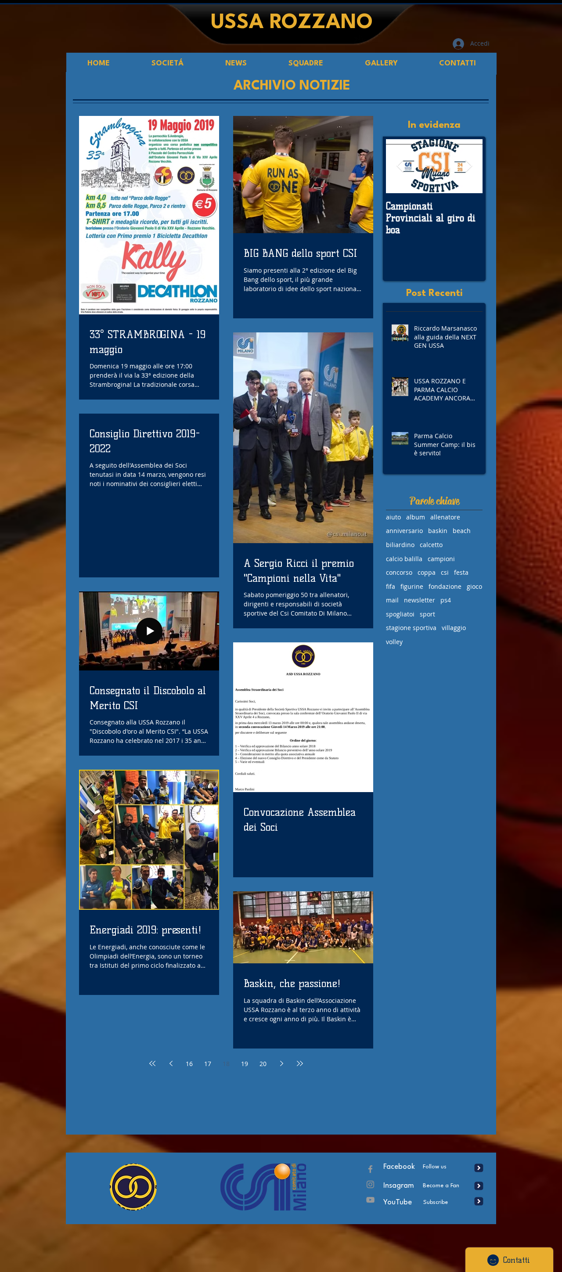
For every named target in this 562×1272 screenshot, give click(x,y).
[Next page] (281, 1063)
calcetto (431, 545)
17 (207, 1063)
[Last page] (300, 1063)
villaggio (454, 627)
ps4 (445, 600)
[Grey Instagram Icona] (370, 1184)
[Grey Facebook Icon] (370, 1169)
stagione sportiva (411, 627)
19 (244, 1063)
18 (226, 1063)
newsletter (419, 600)
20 (263, 1063)
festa (461, 572)
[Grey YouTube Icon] (370, 1200)
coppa (427, 572)
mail (392, 600)
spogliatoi (400, 614)
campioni (441, 559)
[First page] (152, 1063)
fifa (390, 586)
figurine (411, 586)
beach (462, 530)
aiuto (393, 517)
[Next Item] (468, 166)
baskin (437, 530)
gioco (474, 586)
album (415, 517)
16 (189, 1063)
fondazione (445, 586)
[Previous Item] (400, 166)
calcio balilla (404, 559)
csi (445, 572)
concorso (399, 572)
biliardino (400, 545)
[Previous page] (171, 1063)
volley (394, 642)
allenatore (445, 517)
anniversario (404, 530)
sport (427, 614)
